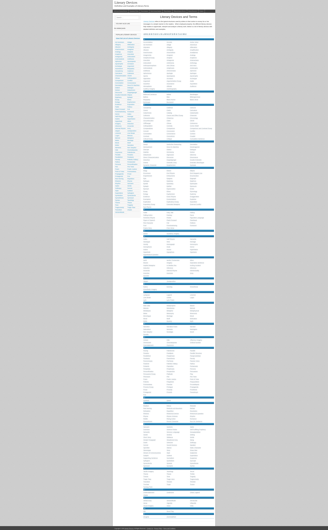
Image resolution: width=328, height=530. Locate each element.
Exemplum (147, 199)
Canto (169, 110)
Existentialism (171, 199)
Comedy (169, 126)
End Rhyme (171, 173)
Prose (145, 390)
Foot (144, 225)
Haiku (145, 239)
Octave (145, 340)
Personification (148, 371)
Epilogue (146, 181)
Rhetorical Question (196, 413)
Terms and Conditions (169, 528)
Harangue (146, 242)
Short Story (147, 437)
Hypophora (170, 252)
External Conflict (195, 204)
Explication (147, 202)
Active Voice (194, 42)
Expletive (193, 199)
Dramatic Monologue (197, 162)
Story (168, 450)
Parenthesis (171, 358)
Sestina (169, 435)
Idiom (192, 260)
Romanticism (147, 421)
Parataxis (146, 358)
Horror (192, 247)
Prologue (170, 387)
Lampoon (146, 295)
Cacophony (147, 108)
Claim (169, 121)
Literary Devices (125, 2)
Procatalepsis (194, 384)
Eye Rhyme (147, 207)
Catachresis (147, 113)
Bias (168, 97)
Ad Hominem (147, 45)
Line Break (147, 297)
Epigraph (193, 178)
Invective (146, 273)
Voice (168, 506)
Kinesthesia (194, 287)
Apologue (193, 73)
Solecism (170, 442)
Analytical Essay (149, 58)
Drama (145, 162)
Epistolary (170, 183)
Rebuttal (193, 406)
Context (192, 134)
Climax (169, 123)
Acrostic (169, 42)
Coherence (193, 123)
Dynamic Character (149, 165)
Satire (192, 427)
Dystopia (193, 165)
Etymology (193, 191)
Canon (145, 110)
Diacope (146, 149)
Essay (145, 191)
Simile (192, 437)
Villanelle (193, 503)
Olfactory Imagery (196, 340)
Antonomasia (171, 71)
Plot (168, 377)
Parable (192, 351)
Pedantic (146, 366)
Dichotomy (170, 152)
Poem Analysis (144, 11)
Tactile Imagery (148, 471)
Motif (168, 318)
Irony (191, 273)
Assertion (146, 84)
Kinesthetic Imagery (150, 289)
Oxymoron (170, 345)
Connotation (147, 134)
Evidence (146, 196)
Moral (145, 318)
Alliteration (193, 47)
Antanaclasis (194, 60)
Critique (169, 139)
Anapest (169, 58)
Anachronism (147, 52)
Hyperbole (146, 252)
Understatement (148, 492)
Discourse (170, 157)
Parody (192, 358)
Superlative (194, 455)
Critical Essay (148, 139)
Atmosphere (147, 86)
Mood (192, 316)
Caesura (193, 108)
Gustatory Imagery (173, 233)
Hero (168, 242)
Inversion (170, 273)
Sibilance (170, 437)
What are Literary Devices (180, 11)
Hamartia (193, 239)
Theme (145, 474)
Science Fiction (172, 429)
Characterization (149, 118)
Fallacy (192, 212)
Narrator (193, 327)
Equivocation (171, 189)
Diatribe (146, 152)
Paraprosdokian (195, 356)
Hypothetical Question (150, 255)
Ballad (169, 94)
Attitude (169, 86)
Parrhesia (170, 361)
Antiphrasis (170, 68)
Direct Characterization (151, 157)
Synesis (169, 463)
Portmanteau (147, 384)
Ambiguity (170, 50)
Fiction (169, 218)
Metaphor (170, 311)
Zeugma (146, 517)
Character (193, 115)
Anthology (193, 63)
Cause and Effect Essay (175, 115)
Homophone (147, 247)
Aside (192, 81)
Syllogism (146, 461)
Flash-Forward (172, 220)
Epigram (169, 178)
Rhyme (145, 416)
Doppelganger (171, 160)
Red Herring (147, 408)
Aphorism (193, 71)
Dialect (169, 149)
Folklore (192, 223)
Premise (169, 384)
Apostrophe (194, 76)
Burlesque (146, 102)
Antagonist (170, 60)
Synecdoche (147, 463)
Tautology (170, 471)
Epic (144, 178)
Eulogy (145, 194)
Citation (201, 11)
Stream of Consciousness (152, 453)
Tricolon (169, 482)
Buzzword (170, 102)
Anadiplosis (194, 52)
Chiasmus (170, 118)
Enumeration (194, 176)
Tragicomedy (194, 479)
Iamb (145, 260)
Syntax (192, 466)
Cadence (170, 108)
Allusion (146, 50)
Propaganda (194, 387)
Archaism (170, 78)
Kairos (145, 287)
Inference (170, 268)
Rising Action (171, 419)
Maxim (192, 305)
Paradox (146, 353)
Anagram (170, 55)
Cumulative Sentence (197, 139)
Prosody (169, 390)
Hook (168, 247)
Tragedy (193, 476)
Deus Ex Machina (173, 147)
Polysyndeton (194, 382)
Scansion (146, 429)
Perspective (171, 371)
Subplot (146, 455)
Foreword (193, 225)
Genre (145, 233)
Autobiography (172, 89)
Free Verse (170, 228)
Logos (192, 297)
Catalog (169, 113)
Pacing (145, 351)
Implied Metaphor (149, 265)
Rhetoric (146, 413)
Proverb (169, 392)
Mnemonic (193, 313)
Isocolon (146, 276)
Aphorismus (147, 73)
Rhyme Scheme (172, 416)
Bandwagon (194, 94)
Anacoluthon (171, 52)
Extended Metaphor (173, 204)
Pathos (192, 364)
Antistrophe (194, 68)
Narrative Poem (172, 327)
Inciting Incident (195, 265)
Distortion (146, 160)
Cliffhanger (147, 123)
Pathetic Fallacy (172, 364)
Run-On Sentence (196, 421)
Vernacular (193, 500)
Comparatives (148, 128)
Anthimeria (170, 63)
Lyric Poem (170, 300)
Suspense (193, 458)
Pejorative (170, 366)
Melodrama (170, 308)
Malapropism (171, 305)
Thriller (192, 474)
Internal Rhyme (172, 270)
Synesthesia (194, 463)
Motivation (193, 318)
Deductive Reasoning (174, 144)
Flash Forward (120, 109)
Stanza (169, 448)
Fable (145, 212)
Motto (145, 321)
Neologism (193, 329)
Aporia (145, 76)
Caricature (193, 110)
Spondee (146, 448)
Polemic (146, 382)
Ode (168, 340)
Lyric (144, 300)
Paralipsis (170, 353)
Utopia (145, 495)
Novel (192, 332)
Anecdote (146, 60)
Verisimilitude (171, 500)
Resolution (193, 411)
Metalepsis (147, 311)
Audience (193, 86)
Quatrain (146, 400)
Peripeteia (146, 369)
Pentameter (194, 366)
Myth (191, 321)
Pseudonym (194, 392)
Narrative (146, 327)
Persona (193, 369)
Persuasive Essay (149, 374)
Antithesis (146, 71)
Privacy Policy (158, 528)
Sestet (145, 435)
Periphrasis (170, 369)
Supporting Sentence (150, 458)
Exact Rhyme (171, 196)
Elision (169, 171)
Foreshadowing (172, 225)
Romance (193, 419)
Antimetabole (147, 68)
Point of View (194, 379)
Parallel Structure (196, 353)
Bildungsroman (195, 97)
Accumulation (148, 42)
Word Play (170, 511)
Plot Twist (193, 377)
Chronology (194, 118)
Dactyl (145, 144)
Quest (169, 400)
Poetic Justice (171, 379)
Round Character (172, 421)
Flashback (193, 220)
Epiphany (170, 181)
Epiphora (193, 181)
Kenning (169, 287)
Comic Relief (194, 126)
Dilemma (193, 155)
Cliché (192, 121)
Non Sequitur (147, 332)
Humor (169, 249)
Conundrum (171, 136)
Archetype (193, 78)
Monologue (147, 316)
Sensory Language (173, 432)
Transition (146, 482)
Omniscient (147, 342)
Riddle (145, 419)
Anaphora (193, 58)
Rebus (169, 406)
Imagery (169, 263)
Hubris (145, 249)
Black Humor (171, 99)
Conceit (146, 131)
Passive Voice (195, 361)
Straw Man (193, 450)
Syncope (193, 461)
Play (191, 374)
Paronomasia (147, 361)
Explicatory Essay (173, 202)
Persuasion (194, 371)
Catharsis (146, 115)
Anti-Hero (193, 65)
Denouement (147, 147)
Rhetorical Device (173, 413)
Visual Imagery (148, 506)
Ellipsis (192, 171)
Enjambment (147, 176)
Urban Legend (195, 492)
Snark (145, 442)
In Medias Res (171, 265)
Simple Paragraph (149, 440)
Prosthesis (193, 390)
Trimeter (193, 482)
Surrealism (170, 458)
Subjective (193, 453)
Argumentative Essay (174, 81)
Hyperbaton (194, 249)
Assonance (170, 84)
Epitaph (146, 186)
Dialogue (193, 149)
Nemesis (170, 329)
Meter (145, 313)
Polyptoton (170, 382)
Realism (146, 406)
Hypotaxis (193, 252)
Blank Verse (194, 99)
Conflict (192, 131)
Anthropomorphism (149, 65)
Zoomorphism (171, 517)
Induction (146, 268)
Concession (171, 131)
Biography (146, 99)
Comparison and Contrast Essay (201, 128)
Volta (191, 506)
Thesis (169, 474)
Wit (144, 511)
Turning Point (147, 487)
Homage (193, 242)
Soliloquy (193, 442)
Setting (192, 435)
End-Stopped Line (196, 173)
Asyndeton (193, 84)
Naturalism (147, 329)
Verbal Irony (147, 500)
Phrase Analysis (167, 11)
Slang (192, 440)
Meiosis (146, 308)
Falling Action (147, 215)
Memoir (192, 308)
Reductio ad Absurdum (174, 408)
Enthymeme (171, 176)
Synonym (146, 466)
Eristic (192, 189)
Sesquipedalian (195, 432)
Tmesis (145, 476)
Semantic (146, 432)
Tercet (192, 471)
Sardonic (170, 427)
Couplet (192, 136)
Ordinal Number (195, 342)
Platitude (170, 374)
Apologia (170, 73)
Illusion (145, 263)
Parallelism (147, 356)
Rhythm (192, 416)
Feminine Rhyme (149, 218)
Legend (169, 295)
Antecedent (147, 63)
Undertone (170, 492)
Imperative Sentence (197, 263)
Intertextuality (194, 270)
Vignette (169, 503)
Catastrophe (194, 113)
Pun (144, 395)
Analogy (193, 55)
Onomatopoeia (172, 342)
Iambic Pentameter (173, 260)
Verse (145, 503)
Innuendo (146, 270)
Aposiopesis (171, 76)
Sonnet (145, 445)
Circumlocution (148, 121)
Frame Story (147, 228)
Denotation (193, 144)
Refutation (146, 411)
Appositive (146, 78)
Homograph (171, 244)
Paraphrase (171, 356)
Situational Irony (172, 440)
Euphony (193, 194)
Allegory (169, 47)
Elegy (145, 171)
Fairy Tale (170, 212)
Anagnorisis (147, 55)
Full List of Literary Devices (120, 11)
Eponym (146, 189)
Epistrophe (193, 183)
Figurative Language (197, 218)
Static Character (195, 448)
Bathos (145, 97)
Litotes (169, 297)
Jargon (145, 281)
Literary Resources (192, 11)
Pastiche (146, 364)
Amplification (194, 50)
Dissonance (194, 157)
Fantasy (169, 215)
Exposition (193, 202)
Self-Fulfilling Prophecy (198, 429)
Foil (168, 223)
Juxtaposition (171, 281)
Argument (146, 81)
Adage (169, 45)
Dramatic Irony (172, 162)
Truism (192, 484)
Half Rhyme (171, 239)
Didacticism (147, 155)
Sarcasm (146, 427)
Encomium (147, 173)
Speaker (193, 445)
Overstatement (148, 345)
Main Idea (146, 305)
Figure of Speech (149, 220)
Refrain (192, 408)
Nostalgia (170, 332)
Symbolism (170, 461)
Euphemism (171, 194)
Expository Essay (149, 204)
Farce (192, 215)
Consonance (171, 134)
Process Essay (148, 387)
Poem (145, 379)
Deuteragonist (195, 147)
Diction (192, 152)
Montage (170, 316)
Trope (169, 484)
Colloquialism (147, 126)
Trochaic (146, 484)
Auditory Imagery (149, 89)
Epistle (145, 183)
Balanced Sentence (150, 94)
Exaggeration (194, 196)
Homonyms (194, 244)
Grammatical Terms (134, 11)
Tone (168, 476)
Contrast (146, 136)
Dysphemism (171, 165)
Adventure (193, 45)
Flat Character (148, 223)
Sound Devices (172, 445)
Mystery (169, 321)
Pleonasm (146, 377)
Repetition (170, 411)
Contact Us (150, 528)
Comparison (171, 128)
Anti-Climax (171, 65)
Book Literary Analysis (156, 11)
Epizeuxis (193, 186)
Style (168, 453)
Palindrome (170, 351)
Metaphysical (194, 311)
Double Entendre (195, 160)
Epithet (169, 186)
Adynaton (146, 47)
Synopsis (170, 466)
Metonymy (170, 313)
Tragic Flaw (147, 479)
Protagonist (147, 392)
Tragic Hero (171, 479)
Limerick (193, 295)
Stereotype (147, 450)
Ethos (169, 191)
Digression (170, 155)
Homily (145, 244)
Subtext (169, 455)
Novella (145, 334)
